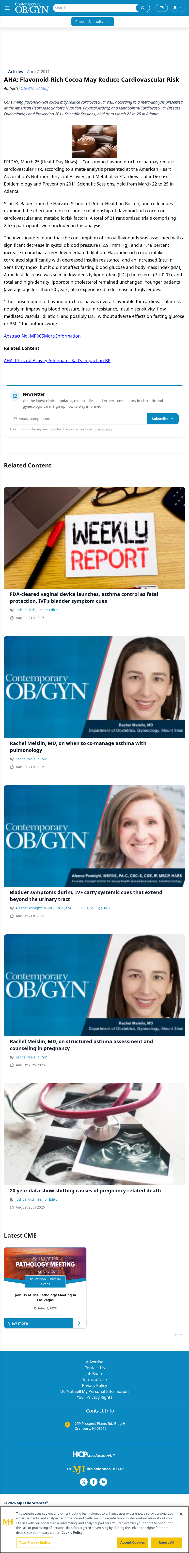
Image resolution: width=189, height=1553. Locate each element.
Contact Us (94, 1367)
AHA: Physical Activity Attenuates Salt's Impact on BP (57, 360)
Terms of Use (94, 1379)
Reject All (166, 1542)
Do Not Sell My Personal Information (94, 1391)
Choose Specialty (89, 21)
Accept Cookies (132, 1542)
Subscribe (160, 418)
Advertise (94, 1362)
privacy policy (103, 429)
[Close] (181, 1514)
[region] (94, 1529)
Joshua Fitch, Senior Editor (37, 609)
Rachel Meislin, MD (31, 759)
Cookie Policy (72, 1532)
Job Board (94, 1373)
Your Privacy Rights (94, 1397)
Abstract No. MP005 (24, 336)
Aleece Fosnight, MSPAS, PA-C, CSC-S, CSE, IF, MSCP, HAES (63, 908)
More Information (62, 336)
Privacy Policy (94, 1385)
